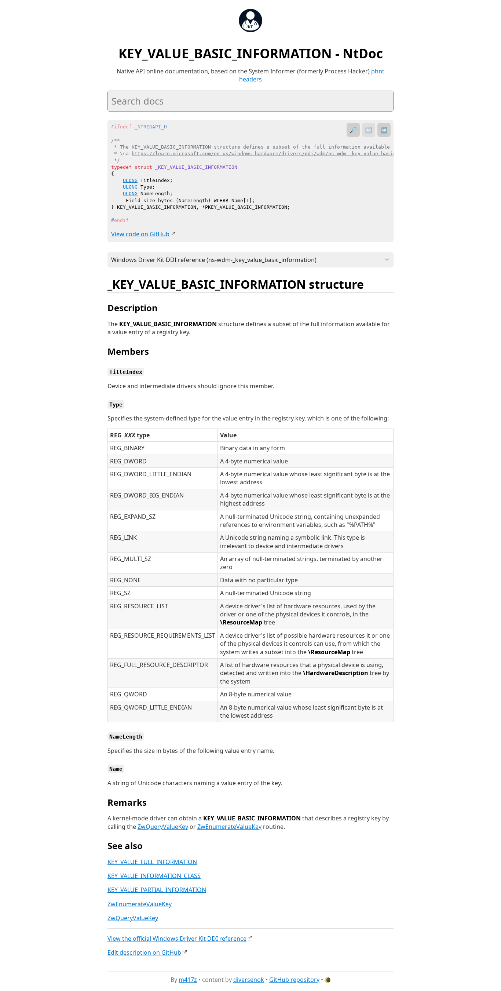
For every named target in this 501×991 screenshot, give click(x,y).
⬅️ (368, 130)
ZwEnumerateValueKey (229, 827)
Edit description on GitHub (144, 952)
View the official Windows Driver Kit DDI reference (176, 938)
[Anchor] (372, 283)
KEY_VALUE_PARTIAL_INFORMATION (156, 890)
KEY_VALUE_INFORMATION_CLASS (154, 876)
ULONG (130, 180)
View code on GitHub (140, 234)
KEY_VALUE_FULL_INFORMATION (152, 862)
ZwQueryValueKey (163, 827)
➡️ (384, 130)
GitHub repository (294, 980)
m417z (188, 980)
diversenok (248, 980)
